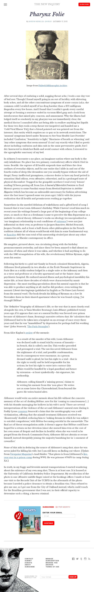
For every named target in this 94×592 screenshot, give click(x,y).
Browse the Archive (52, 564)
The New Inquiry (47, 4)
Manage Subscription (52, 560)
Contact (29, 559)
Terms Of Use (52, 567)
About (28, 565)
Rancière (11, 234)
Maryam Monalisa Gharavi (40, 21)
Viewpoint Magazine (21, 454)
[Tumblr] (81, 559)
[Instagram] (85, 559)
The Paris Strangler (37, 326)
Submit (28, 561)
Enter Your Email (52, 512)
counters (22, 411)
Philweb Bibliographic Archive (52, 86)
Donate (28, 563)
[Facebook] (73, 559)
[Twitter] (77, 559)
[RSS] (89, 559)
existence (61, 221)
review (29, 333)
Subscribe (84, 4)
